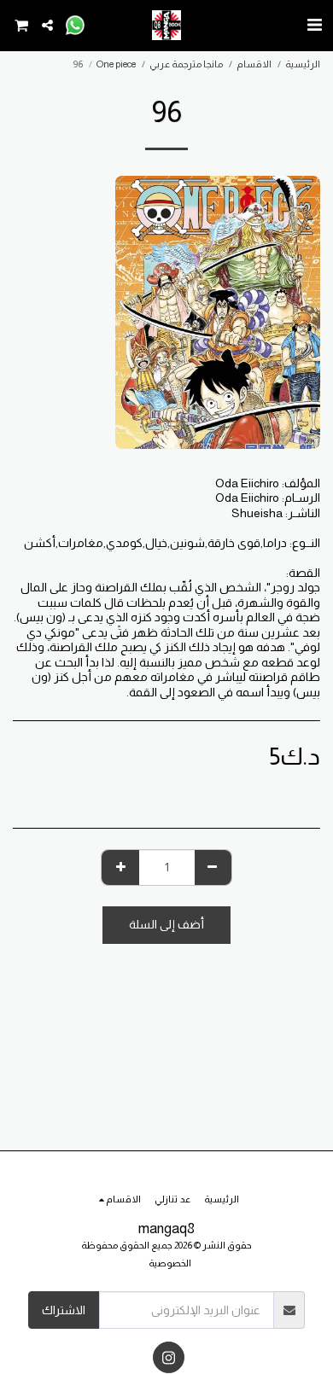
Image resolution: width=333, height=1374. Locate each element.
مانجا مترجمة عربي (186, 64)
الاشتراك (63, 1310)
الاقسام (254, 64)
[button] (314, 24)
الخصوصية (170, 1263)
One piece (116, 64)
